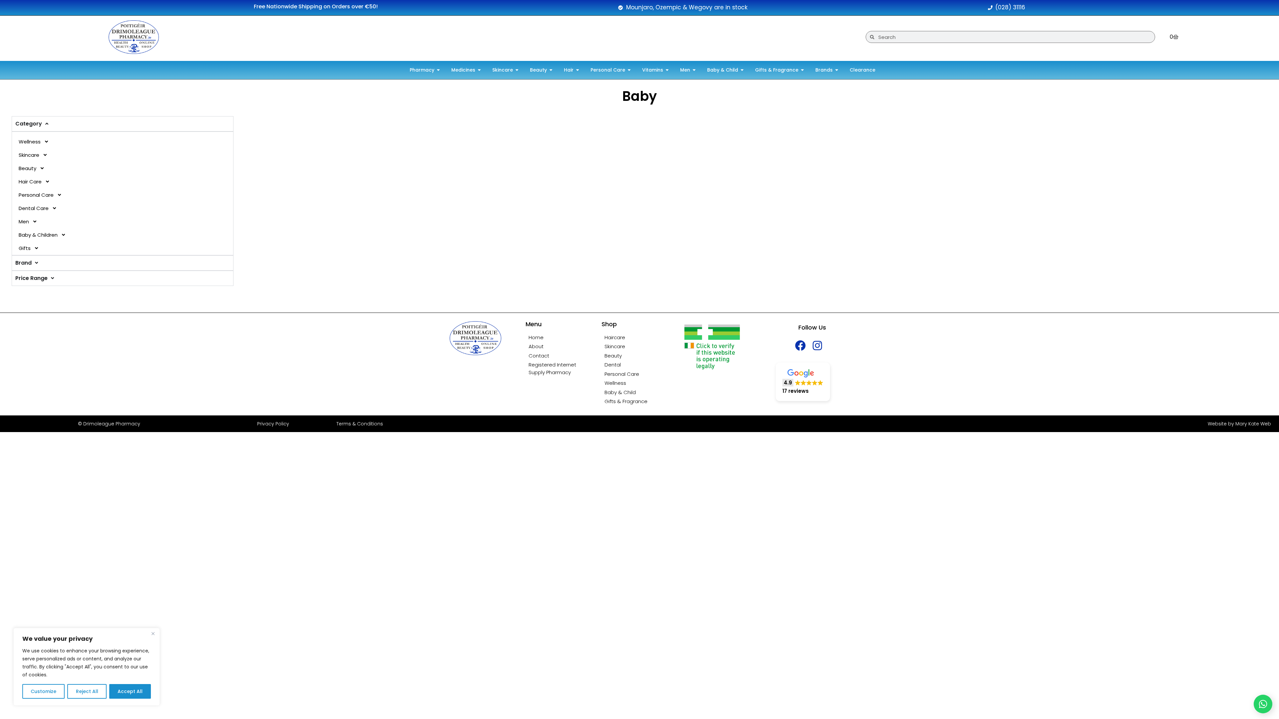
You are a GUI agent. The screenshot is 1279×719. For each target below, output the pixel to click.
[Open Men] (694, 70)
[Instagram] (817, 345)
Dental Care (34, 208)
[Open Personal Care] (629, 70)
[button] (803, 381)
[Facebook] (800, 345)
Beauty (27, 168)
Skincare (29, 154)
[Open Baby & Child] (742, 70)
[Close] (153, 633)
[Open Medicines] (479, 70)
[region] (86, 667)
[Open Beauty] (551, 70)
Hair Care (30, 181)
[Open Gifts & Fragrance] (802, 70)
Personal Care (36, 194)
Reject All (87, 691)
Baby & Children (38, 234)
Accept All (130, 691)
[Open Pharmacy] (438, 70)
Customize (43, 691)
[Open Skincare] (517, 70)
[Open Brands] (836, 70)
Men (24, 221)
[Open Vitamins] (667, 70)
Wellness (30, 141)
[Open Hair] (577, 70)
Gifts (25, 248)
